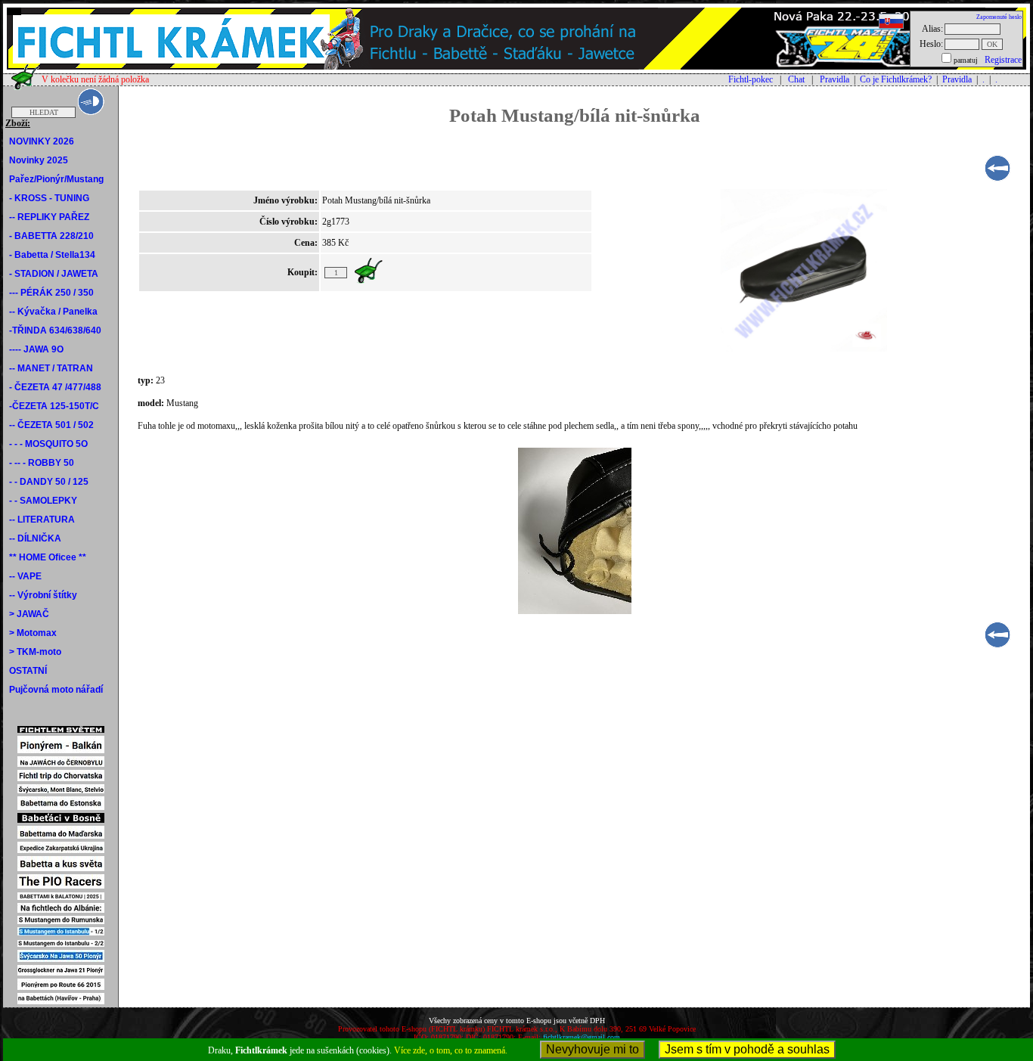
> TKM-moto (35, 652)
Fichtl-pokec (750, 79)
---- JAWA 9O (36, 349)
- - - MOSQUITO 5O (48, 444)
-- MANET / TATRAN (51, 368)
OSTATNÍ (28, 670)
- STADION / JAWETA (53, 273)
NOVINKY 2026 (41, 141)
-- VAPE (25, 576)
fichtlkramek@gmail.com (581, 1037)
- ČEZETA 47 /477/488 (55, 387)
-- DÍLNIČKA (35, 538)
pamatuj (966, 60)
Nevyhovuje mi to (592, 1049)
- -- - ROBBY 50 (41, 463)
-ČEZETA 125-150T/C (54, 406)
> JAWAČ (29, 614)
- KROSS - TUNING (49, 198)
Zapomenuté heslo (999, 17)
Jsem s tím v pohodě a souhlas (747, 1049)
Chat (796, 79)
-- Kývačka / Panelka (53, 311)
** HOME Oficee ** (47, 557)
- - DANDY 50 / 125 (48, 481)
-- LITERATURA (42, 519)
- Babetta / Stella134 (52, 255)
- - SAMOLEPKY (43, 500)
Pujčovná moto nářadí (56, 689)
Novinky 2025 (38, 160)
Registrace (1003, 59)
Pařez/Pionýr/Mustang (56, 179)
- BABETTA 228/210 (51, 236)
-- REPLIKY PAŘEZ (49, 217)
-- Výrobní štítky (43, 595)
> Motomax (33, 633)
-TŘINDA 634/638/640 (55, 330)
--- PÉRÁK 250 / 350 (51, 292)
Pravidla (834, 79)
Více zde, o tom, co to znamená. (450, 1050)
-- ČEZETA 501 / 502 (51, 425)
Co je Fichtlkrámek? (896, 79)
